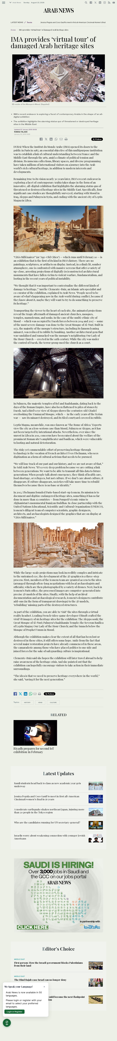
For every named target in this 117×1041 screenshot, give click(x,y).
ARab (40, 702)
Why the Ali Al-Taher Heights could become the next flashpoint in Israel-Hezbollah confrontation (49, 998)
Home (13, 30)
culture (53, 702)
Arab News (17, 3)
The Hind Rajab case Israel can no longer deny (40, 979)
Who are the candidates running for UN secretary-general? (47, 822)
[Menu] (3, 2)
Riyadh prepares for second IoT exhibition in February (34, 750)
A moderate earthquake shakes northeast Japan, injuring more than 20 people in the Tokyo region (49, 811)
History (27, 702)
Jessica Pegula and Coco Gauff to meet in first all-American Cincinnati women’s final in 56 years (77, 22)
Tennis (29, 22)
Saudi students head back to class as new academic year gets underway (47, 785)
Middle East (19, 959)
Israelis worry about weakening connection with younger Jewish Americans (49, 837)
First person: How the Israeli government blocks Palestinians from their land (48, 964)
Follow (98, 139)
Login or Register (14, 1011)
